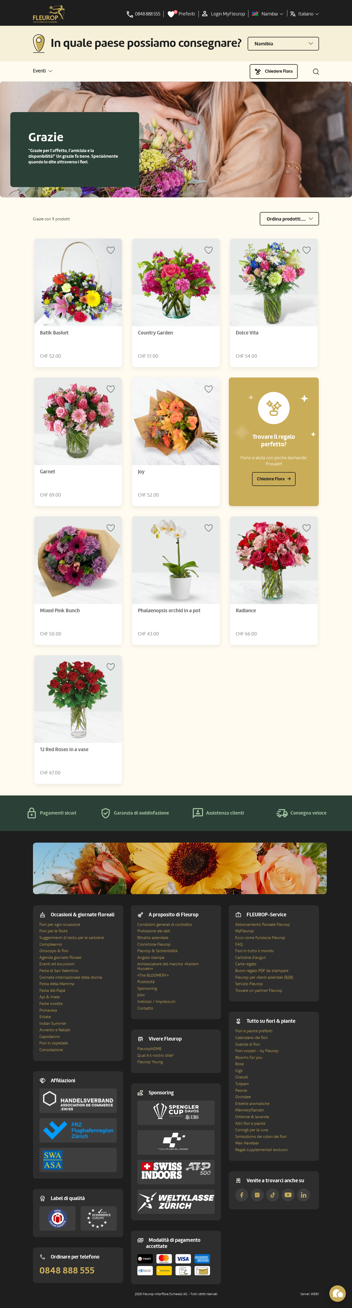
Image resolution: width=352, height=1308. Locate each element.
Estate (45, 1016)
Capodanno (49, 1036)
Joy (141, 472)
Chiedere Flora (279, 71)
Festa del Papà (52, 990)
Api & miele (49, 997)
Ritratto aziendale (152, 937)
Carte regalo (245, 964)
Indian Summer (52, 1023)
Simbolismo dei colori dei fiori (261, 1136)
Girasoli (241, 1077)
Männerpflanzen (249, 1110)
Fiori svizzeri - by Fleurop (257, 1051)
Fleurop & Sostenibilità (157, 951)
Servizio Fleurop (249, 984)
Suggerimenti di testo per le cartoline (71, 937)
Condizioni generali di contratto (164, 924)
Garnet (47, 472)
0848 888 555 (67, 1270)
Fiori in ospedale (53, 1043)
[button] (42, 71)
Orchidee (243, 1097)
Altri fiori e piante (250, 1123)
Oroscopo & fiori (53, 951)
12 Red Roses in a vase (64, 750)
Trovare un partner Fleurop (258, 990)
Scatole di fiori (247, 1044)
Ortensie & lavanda (252, 1116)
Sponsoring (147, 988)
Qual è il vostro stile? (155, 1055)
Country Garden (155, 333)
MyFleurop (244, 931)
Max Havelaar (247, 1143)
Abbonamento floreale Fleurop (262, 924)
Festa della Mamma (56, 984)
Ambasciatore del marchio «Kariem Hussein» (168, 966)
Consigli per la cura (251, 1130)
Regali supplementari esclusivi (261, 1149)
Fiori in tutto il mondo (254, 951)
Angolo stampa (150, 957)
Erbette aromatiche (252, 1103)
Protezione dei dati (153, 931)
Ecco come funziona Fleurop (260, 937)
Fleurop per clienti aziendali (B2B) (264, 977)
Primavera (48, 1010)
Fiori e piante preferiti (253, 1031)
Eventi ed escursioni (56, 964)
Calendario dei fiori (251, 1037)
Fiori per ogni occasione (59, 924)
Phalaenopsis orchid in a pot (169, 611)
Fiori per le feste (53, 931)
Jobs (141, 995)
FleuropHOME (149, 1048)
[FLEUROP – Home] (49, 14)
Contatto (145, 1008)
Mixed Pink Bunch (60, 611)
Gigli (238, 1070)
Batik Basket (54, 333)
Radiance (246, 611)
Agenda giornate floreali (60, 957)
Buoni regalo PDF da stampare (261, 970)
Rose (239, 1064)
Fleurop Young (150, 1062)
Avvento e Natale (54, 1030)
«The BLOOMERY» (153, 975)
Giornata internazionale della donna (70, 977)
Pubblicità (146, 981)
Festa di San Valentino (58, 970)
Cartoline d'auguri (250, 957)
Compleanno (50, 944)
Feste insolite (51, 1003)
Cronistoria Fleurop (154, 944)
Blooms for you (248, 1057)
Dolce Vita (247, 333)
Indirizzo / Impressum (156, 1001)
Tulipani (242, 1083)
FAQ (239, 944)
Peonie (241, 1090)
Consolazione (51, 1049)
